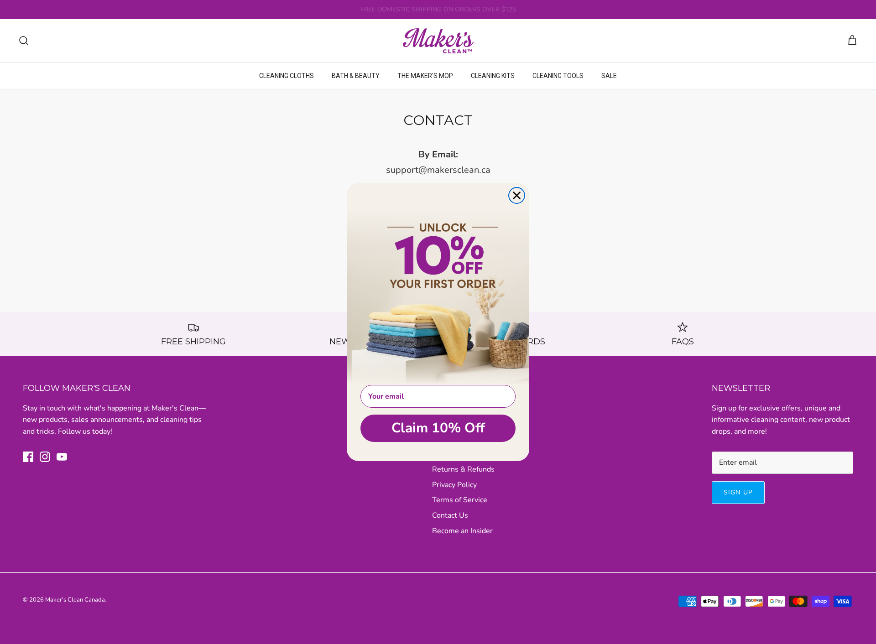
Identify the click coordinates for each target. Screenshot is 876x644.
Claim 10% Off (438, 428)
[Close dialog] (517, 195)
